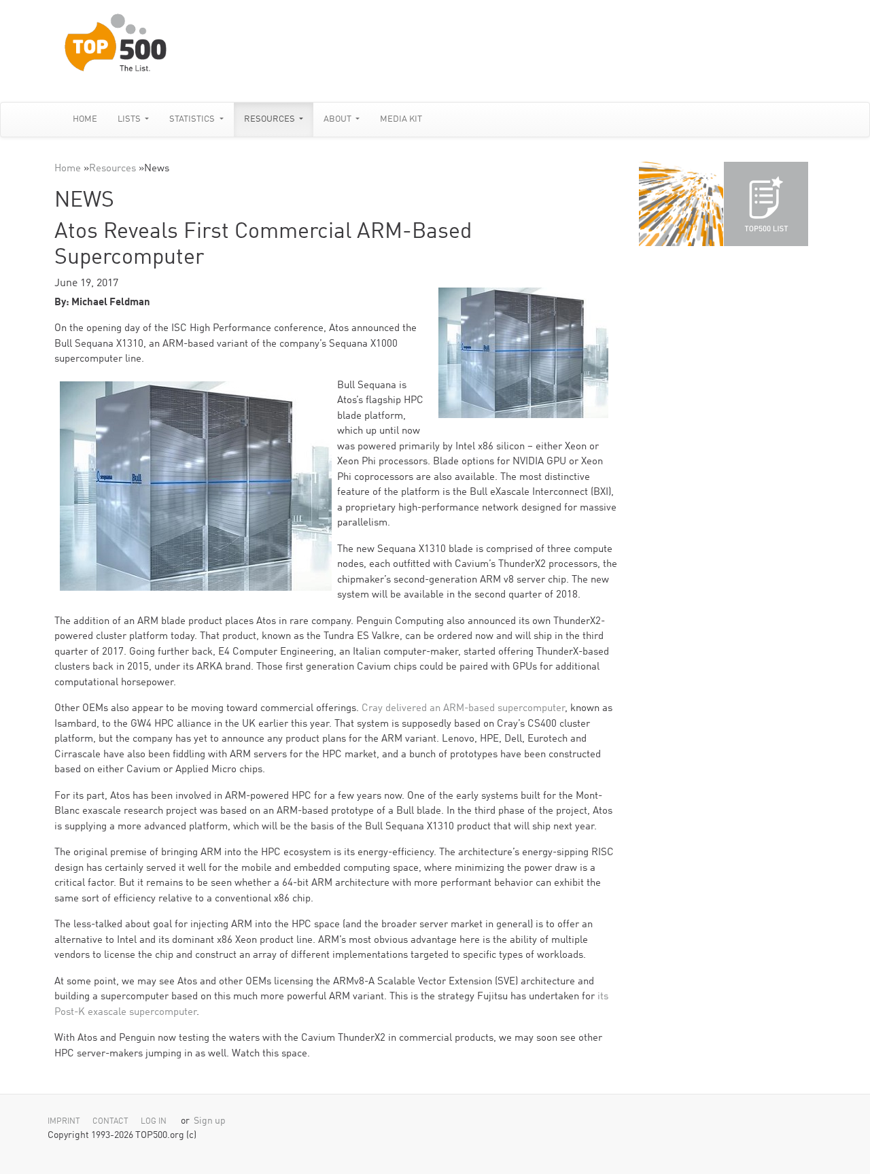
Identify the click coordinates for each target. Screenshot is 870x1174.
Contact (110, 1122)
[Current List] (766, 204)
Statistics (193, 119)
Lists (130, 119)
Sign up (210, 1121)
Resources (270, 119)
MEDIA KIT (401, 119)
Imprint (64, 1122)
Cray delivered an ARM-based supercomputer (463, 709)
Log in (154, 1122)
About (338, 119)
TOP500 (681, 204)
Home (85, 119)
